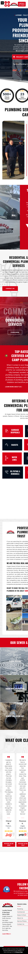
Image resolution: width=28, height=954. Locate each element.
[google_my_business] (8, 5)
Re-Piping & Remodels (15, 472)
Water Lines (14, 458)
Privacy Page (19, 952)
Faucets (14, 444)
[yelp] (8, 2)
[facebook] (5, 2)
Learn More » (6, 934)
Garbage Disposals (15, 431)
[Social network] (5, 5)
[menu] (2, 2)
